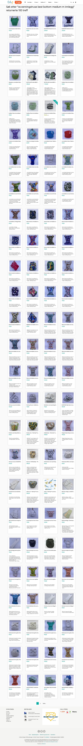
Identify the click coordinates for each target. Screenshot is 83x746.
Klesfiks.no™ (43, 2)
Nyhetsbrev (53, 734)
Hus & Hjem (29, 2)
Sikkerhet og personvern (45, 734)
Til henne (36, 2)
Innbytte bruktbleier (10, 715)
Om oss (7, 714)
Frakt (30, 734)
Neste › (44, 703)
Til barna (55, 2)
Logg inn (8, 719)
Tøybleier (49, 2)
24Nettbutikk (44, 743)
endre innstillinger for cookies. (53, 741)
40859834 (47, 737)
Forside (7, 711)
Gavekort (8, 718)
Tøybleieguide (9, 717)
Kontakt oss (8, 721)
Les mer (45, 741)
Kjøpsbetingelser (35, 734)
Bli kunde (8, 713)
